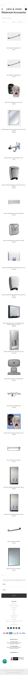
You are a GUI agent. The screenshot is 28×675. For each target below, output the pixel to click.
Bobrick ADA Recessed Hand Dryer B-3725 (13, 351)
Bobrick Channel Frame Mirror (14, 568)
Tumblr (19, 628)
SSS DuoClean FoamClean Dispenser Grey (14, 433)
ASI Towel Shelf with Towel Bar (14, 460)
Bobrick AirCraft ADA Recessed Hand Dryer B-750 (13, 267)
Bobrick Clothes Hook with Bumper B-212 (13, 157)
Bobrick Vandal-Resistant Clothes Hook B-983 (13, 240)
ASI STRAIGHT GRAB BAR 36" (14, 75)
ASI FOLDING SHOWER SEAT (14, 405)
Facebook (11, 628)
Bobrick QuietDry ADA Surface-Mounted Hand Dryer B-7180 (13, 295)
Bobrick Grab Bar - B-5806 (14, 541)
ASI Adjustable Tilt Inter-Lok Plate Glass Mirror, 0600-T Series (14, 130)
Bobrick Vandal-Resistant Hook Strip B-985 (13, 213)
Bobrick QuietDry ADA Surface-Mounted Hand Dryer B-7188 (13, 185)
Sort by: (14, 22)
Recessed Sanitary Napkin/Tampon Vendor (13, 514)
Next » (6, 575)
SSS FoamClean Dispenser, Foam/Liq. (13, 102)
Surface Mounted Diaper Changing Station (13, 378)
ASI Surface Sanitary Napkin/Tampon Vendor (14, 487)
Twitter (8, 628)
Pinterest (16, 628)
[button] (17, 663)
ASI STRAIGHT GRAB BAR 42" (14, 48)
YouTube (14, 628)
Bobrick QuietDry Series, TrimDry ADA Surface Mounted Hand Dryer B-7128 (13, 324)
